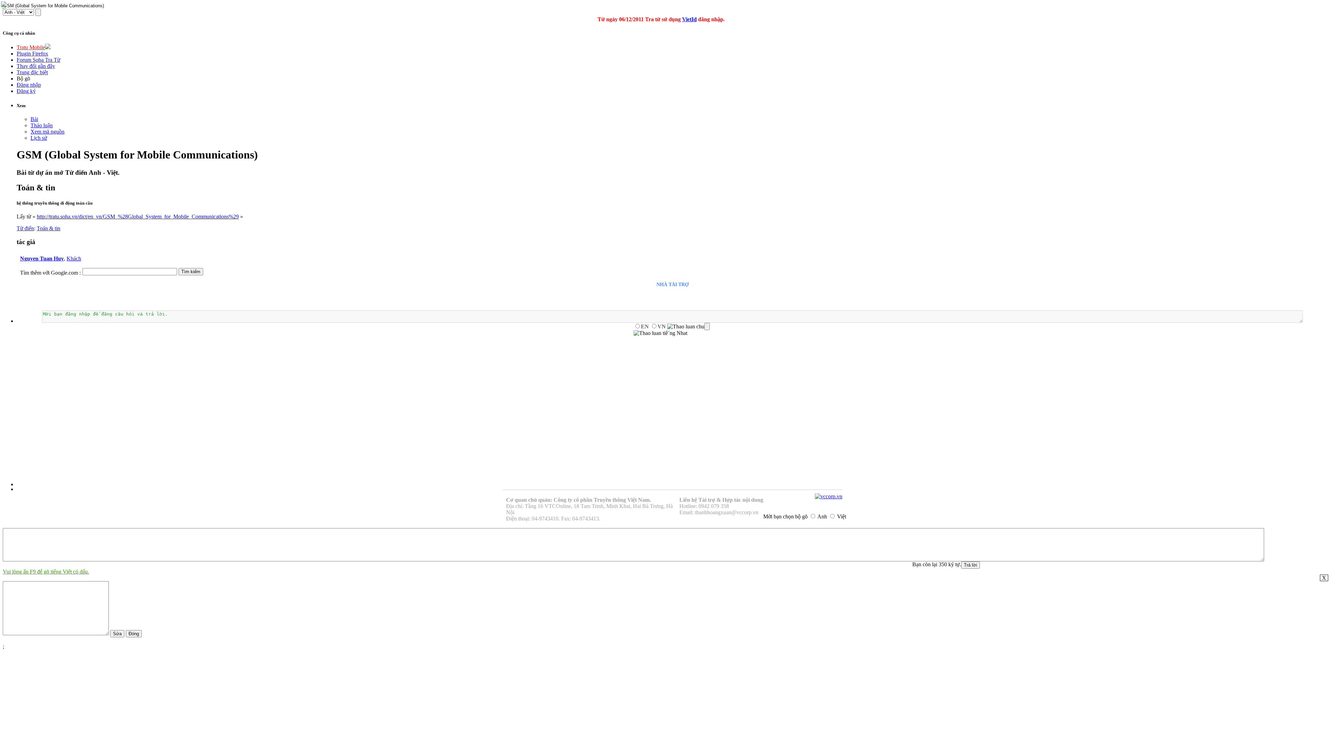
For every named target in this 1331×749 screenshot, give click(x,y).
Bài (34, 119)
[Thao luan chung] (688, 327)
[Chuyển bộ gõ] (5, 4)
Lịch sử (39, 138)
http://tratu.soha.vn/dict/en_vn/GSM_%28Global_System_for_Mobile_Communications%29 (138, 216)
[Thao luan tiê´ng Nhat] (660, 333)
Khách (74, 258)
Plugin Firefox (32, 54)
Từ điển (25, 228)
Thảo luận (42, 125)
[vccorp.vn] (828, 496)
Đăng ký (26, 91)
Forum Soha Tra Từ (38, 60)
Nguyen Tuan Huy (42, 258)
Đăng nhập (29, 85)
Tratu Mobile (31, 47)
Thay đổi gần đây (36, 66)
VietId (689, 19)
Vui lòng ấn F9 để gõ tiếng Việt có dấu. (46, 572)
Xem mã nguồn (47, 132)
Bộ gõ (23, 78)
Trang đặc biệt (32, 72)
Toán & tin (48, 228)
